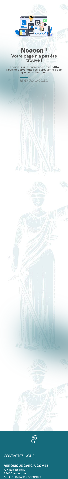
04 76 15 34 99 (16, 477)
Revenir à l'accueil (34, 80)
